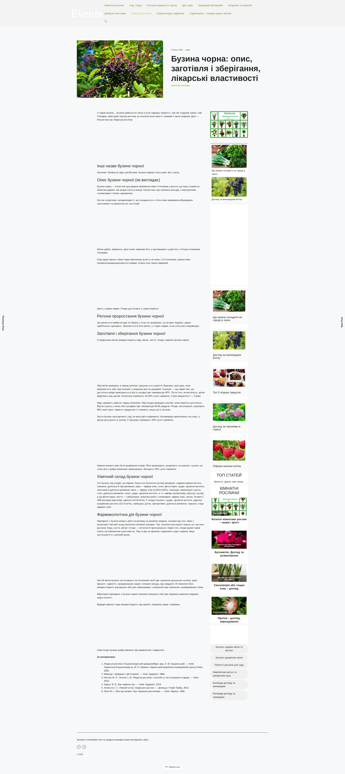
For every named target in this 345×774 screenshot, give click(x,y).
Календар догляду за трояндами (224, 695)
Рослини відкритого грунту (162, 5)
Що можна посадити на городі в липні (227, 319)
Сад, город (135, 5)
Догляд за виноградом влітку (227, 199)
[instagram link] (79, 747)
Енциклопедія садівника (170, 13)
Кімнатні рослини (114, 5)
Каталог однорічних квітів (229, 657)
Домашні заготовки (115, 13)
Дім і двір (187, 5)
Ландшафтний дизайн (210, 5)
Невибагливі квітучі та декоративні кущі (225, 674)
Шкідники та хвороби (240, 5)
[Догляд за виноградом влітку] (229, 187)
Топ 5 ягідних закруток (227, 392)
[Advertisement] (151, 144)
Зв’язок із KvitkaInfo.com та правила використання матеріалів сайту (113, 739)
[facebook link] (84, 747)
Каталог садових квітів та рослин (229, 649)
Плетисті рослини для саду (229, 665)
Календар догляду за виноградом (224, 685)
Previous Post (3, 323)
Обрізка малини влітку (227, 466)
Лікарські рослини (141, 13)
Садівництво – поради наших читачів (210, 13)
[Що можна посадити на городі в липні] (229, 157)
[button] (106, 21)
